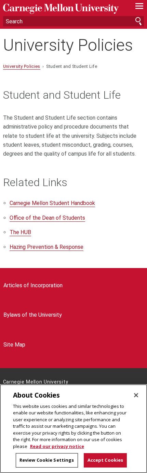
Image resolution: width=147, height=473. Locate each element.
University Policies (68, 45)
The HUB (20, 232)
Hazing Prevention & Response (46, 247)
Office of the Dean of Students (47, 218)
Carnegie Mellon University (63, 8)
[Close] (136, 395)
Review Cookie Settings (46, 460)
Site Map (14, 344)
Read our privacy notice (57, 446)
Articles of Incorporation (33, 285)
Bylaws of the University (32, 315)
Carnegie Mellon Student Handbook (52, 203)
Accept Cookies (105, 460)
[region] (73, 428)
